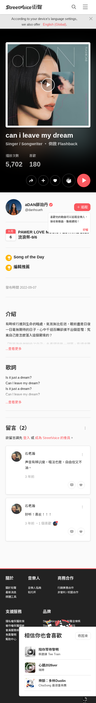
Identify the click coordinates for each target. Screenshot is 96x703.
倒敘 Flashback (63, 144)
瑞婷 (41, 670)
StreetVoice (24, 7)
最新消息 (11, 592)
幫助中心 (11, 639)
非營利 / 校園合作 (68, 592)
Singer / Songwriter (24, 144)
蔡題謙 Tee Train (49, 654)
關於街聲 (11, 587)
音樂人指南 (34, 587)
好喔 (85, 229)
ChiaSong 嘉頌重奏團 (53, 685)
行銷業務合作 (66, 587)
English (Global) (54, 24)
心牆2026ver (48, 665)
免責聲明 (11, 634)
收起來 (83, 636)
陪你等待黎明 (49, 649)
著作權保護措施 (15, 625)
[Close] (91, 19)
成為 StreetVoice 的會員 (52, 438)
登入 (26, 438)
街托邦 (32, 592)
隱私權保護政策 (15, 621)
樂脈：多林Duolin (52, 681)
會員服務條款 (14, 630)
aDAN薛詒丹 (36, 204)
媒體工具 (11, 596)
